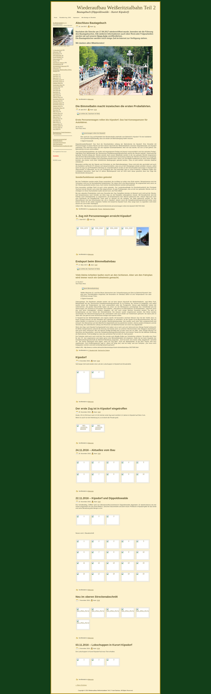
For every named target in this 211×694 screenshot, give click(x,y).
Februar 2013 (57, 113)
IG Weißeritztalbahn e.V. (60, 22)
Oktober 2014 (57, 106)
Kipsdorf (81, 357)
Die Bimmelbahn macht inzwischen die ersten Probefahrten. (113, 106)
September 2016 (58, 85)
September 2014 (58, 108)
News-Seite (102, 36)
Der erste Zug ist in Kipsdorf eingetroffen (101, 408)
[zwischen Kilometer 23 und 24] (113, 544)
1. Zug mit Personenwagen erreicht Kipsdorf (103, 215)
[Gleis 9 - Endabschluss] (113, 566)
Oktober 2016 (57, 83)
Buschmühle (56, 53)
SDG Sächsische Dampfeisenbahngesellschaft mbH (62, 145)
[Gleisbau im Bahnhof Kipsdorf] (98, 555)
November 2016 (57, 81)
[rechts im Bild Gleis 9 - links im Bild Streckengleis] (142, 566)
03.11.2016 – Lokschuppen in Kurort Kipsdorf (104, 644)
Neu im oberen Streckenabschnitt (97, 596)
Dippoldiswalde (57, 55)
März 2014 (56, 111)
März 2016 (56, 95)
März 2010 (56, 122)
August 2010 (56, 118)
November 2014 (57, 104)
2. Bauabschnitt (57, 50)
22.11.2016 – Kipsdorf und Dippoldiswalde (102, 498)
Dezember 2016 (57, 79)
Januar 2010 (56, 124)
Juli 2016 (55, 88)
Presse (55, 60)
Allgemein (55, 52)
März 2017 (56, 78)
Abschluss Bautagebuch (91, 22)
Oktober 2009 (57, 125)
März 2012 (56, 117)
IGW (95, 109)
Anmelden (56, 155)
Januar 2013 (56, 115)
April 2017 (56, 76)
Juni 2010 (56, 120)
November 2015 (57, 99)
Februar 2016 (57, 97)
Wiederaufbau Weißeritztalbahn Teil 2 (116, 7)
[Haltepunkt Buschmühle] (127, 477)
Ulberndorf (56, 68)
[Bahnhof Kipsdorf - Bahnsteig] (127, 466)
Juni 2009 (56, 129)
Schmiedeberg (57, 64)
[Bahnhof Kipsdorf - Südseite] (98, 466)
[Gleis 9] (127, 566)
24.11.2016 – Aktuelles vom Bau (95, 450)
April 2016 (56, 94)
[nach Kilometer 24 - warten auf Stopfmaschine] (142, 544)
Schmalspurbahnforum (59, 142)
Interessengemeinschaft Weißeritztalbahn (60, 140)
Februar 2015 (57, 101)
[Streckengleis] (113, 577)
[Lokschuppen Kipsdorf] (113, 477)
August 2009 (56, 127)
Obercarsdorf (56, 59)
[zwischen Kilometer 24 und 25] (142, 466)
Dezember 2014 (57, 102)
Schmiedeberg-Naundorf (60, 66)
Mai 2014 (55, 110)
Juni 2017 (56, 74)
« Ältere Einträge (81, 685)
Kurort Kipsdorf (57, 57)
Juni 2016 (56, 90)
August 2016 (56, 86)
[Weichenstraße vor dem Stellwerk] (83, 577)
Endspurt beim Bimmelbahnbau (96, 261)
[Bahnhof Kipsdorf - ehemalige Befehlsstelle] (83, 466)
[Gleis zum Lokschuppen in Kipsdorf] (98, 477)
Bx (95, 26)
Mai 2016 (55, 92)
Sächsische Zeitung (58, 62)
